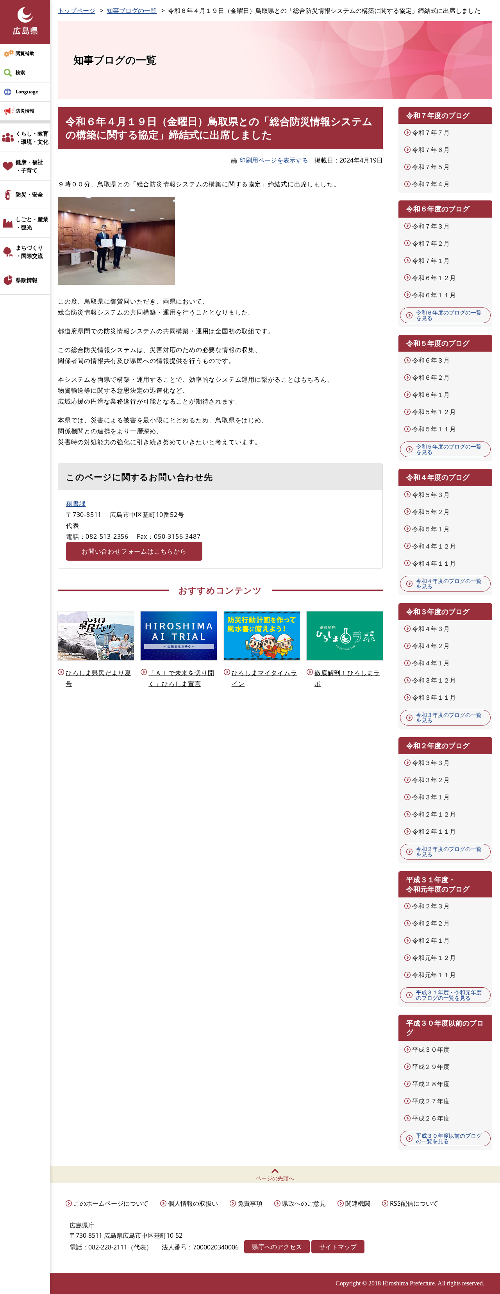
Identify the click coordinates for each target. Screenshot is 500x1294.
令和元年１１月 (434, 974)
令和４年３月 (431, 628)
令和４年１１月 (434, 563)
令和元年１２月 (434, 957)
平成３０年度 (431, 1049)
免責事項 (250, 1203)
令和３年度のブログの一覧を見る (449, 717)
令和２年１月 (431, 940)
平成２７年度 (431, 1101)
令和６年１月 (431, 394)
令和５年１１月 (434, 429)
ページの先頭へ (275, 1178)
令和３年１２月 (434, 680)
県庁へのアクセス (277, 1246)
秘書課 (76, 503)
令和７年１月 (431, 260)
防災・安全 (29, 194)
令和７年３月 (431, 226)
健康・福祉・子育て (29, 166)
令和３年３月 (431, 762)
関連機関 (357, 1203)
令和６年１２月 (434, 277)
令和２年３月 (431, 906)
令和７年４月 (431, 184)
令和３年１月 (431, 797)
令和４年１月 (431, 663)
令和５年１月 (431, 529)
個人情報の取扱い (193, 1203)
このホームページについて (110, 1203)
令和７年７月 (431, 132)
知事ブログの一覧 (132, 10)
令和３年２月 (431, 780)
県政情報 (27, 280)
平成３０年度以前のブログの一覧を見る (449, 1138)
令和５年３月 (431, 494)
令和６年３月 (431, 360)
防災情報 (25, 110)
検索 (20, 72)
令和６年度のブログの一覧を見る (449, 315)
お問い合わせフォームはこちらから (134, 551)
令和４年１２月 (434, 546)
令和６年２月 (431, 377)
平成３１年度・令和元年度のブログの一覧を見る (449, 994)
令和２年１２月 (434, 814)
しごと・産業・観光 (32, 223)
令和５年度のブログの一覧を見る (449, 449)
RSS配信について (414, 1203)
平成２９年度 (431, 1066)
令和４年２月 (431, 646)
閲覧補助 (25, 53)
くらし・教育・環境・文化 (32, 137)
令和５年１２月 (434, 412)
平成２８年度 (431, 1084)
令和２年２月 (431, 923)
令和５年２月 (431, 512)
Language (27, 91)
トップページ (76, 10)
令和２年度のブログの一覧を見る (449, 851)
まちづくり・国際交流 (29, 251)
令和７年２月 (431, 243)
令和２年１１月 (434, 831)
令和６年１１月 (434, 295)
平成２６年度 (431, 1118)
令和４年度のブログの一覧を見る (449, 583)
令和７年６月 (431, 149)
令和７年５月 (431, 167)
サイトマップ (338, 1246)
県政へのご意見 (304, 1203)
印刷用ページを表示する (273, 160)
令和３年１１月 (434, 697)
